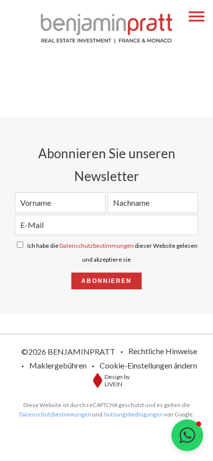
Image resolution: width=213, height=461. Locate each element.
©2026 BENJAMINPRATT (68, 351)
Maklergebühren (58, 365)
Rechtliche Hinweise (162, 351)
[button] (187, 435)
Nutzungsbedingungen (133, 414)
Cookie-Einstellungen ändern (148, 365)
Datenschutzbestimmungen (96, 245)
